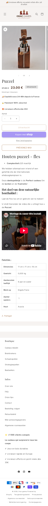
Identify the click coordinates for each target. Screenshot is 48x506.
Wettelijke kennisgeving (17, 502)
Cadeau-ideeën (11, 348)
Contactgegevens (35, 502)
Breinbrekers (10, 353)
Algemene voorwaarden (15, 425)
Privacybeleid (37, 494)
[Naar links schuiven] (18, 75)
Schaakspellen (11, 359)
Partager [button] (8, 316)
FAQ (7, 392)
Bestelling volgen (12, 409)
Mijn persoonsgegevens (15, 420)
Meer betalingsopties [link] (24, 140)
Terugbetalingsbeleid (22, 494)
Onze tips (9, 397)
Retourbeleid (10, 414)
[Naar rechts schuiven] (29, 75)
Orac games (22, 491)
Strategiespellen (12, 364)
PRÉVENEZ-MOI (24, 147)
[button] (5, 14)
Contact (8, 403)
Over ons (9, 386)
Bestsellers (9, 370)
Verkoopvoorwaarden (35, 498)
